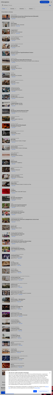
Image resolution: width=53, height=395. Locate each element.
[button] (49, 372)
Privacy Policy (37, 387)
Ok (35, 391)
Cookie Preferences (43, 391)
